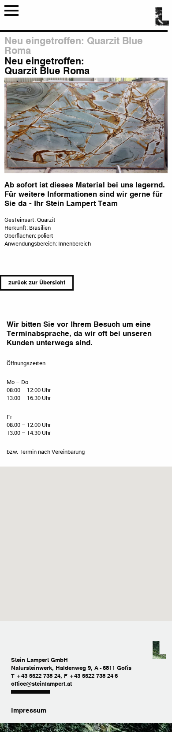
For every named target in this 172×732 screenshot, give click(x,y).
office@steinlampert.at (41, 684)
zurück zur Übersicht (36, 283)
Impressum (28, 710)
